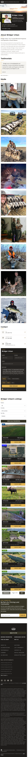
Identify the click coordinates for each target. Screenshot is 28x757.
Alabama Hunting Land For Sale (6, 662)
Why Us (16, 639)
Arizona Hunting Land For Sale (6, 664)
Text (13, 382)
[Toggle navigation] (24, 2)
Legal (24, 753)
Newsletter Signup (20, 655)
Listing (9, 378)
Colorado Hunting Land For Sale (6, 669)
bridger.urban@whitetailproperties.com (10, 26)
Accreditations (5, 647)
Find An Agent (5, 639)
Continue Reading (4, 54)
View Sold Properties (13, 421)
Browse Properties (6, 637)
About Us (3, 645)
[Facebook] (2, 680)
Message (4, 367)
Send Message (14, 386)
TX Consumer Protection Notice (9, 750)
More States (4, 675)
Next (22, 592)
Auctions (17, 645)
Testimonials (4, 650)
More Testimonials (4, 75)
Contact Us (17, 650)
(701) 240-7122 (6, 24)
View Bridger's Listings (6, 28)
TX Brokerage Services (20, 750)
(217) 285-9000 (12, 24)
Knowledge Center (19, 637)
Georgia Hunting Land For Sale (6, 673)
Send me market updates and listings (10, 389)
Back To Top (13, 633)
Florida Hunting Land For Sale (6, 671)
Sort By (2, 413)
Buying (4, 378)
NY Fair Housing (4, 751)
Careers (3, 652)
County (2, 408)
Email (3, 361)
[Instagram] (11, 680)
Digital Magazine (19, 652)
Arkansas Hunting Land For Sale (6, 667)
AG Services (4, 655)
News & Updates (15, 378)
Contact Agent (17, 442)
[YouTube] (8, 680)
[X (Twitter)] (5, 680)
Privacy (2, 754)
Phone (16, 355)
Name (3, 355)
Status (2, 402)
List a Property (19, 647)
